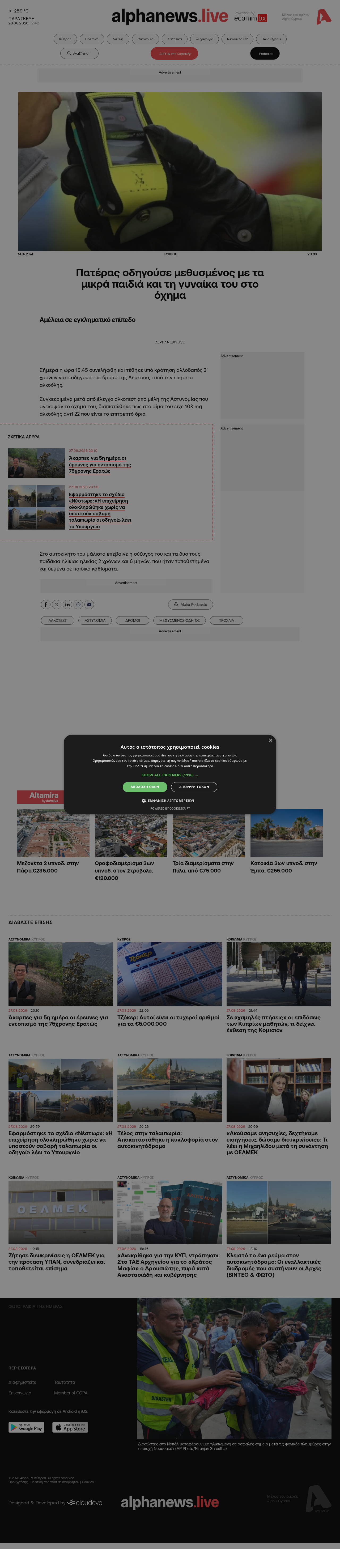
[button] (170, 775)
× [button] (270, 740)
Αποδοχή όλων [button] (145, 787)
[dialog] (170, 774)
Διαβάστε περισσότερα (195, 766)
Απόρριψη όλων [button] (194, 787)
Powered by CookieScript (170, 809)
